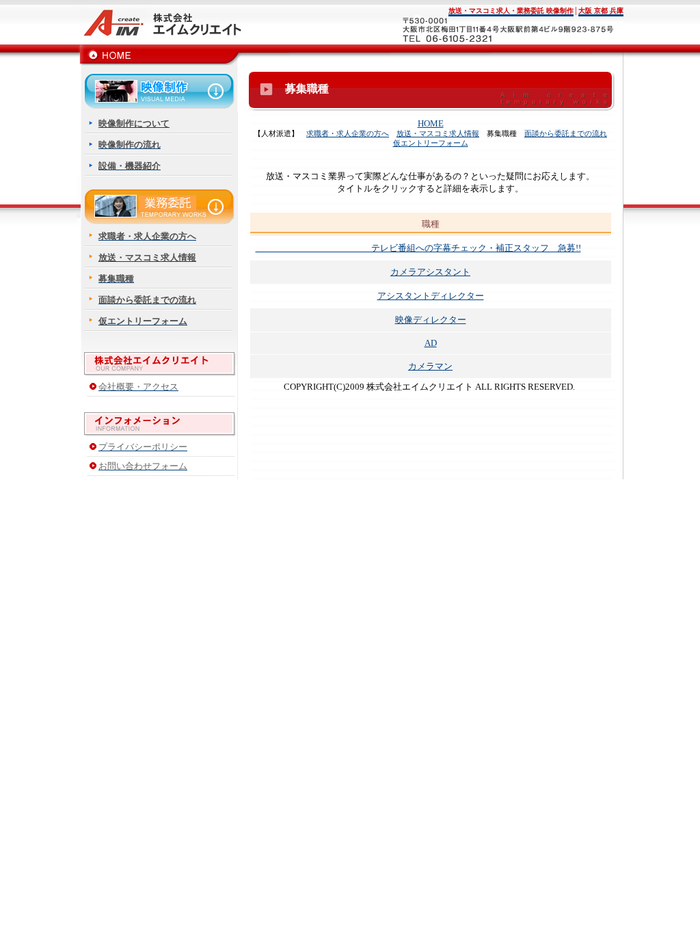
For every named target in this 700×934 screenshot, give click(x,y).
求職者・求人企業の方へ (347, 133)
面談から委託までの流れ (565, 133)
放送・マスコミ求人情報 (437, 133)
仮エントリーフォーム (430, 143)
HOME (431, 123)
